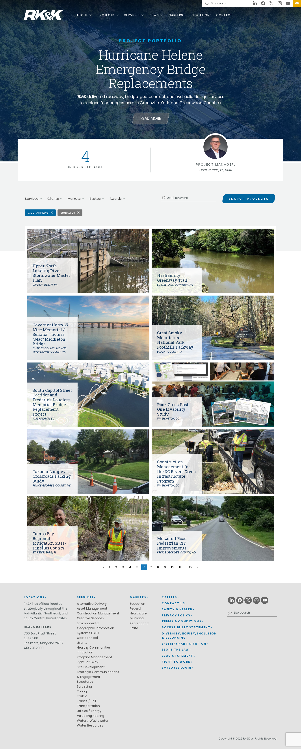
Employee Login (176, 667)
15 (190, 567)
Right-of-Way (87, 662)
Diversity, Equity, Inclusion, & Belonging (190, 636)
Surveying (84, 686)
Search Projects (249, 199)
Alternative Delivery (92, 603)
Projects (106, 15)
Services (132, 15)
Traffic (82, 696)
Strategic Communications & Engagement (98, 674)
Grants (82, 642)
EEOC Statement (177, 656)
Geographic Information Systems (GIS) (95, 630)
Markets (138, 597)
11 (180, 567)
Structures (67, 213)
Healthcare (138, 613)
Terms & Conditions (181, 621)
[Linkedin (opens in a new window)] (255, 3)
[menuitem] (297, 3)
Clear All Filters (38, 213)
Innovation (85, 652)
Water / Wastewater (92, 720)
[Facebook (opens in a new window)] (263, 3)
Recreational (139, 623)
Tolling (82, 691)
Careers (176, 15)
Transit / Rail (86, 701)
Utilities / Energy (89, 711)
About (82, 15)
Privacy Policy (176, 615)
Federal (135, 608)
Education (137, 603)
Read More (151, 118)
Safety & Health (177, 609)
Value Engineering (90, 716)
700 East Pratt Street (40, 633)
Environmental (88, 623)
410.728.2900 (34, 648)
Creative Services (90, 618)
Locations (202, 15)
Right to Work (176, 662)
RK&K (43, 15)
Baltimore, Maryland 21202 (43, 643)
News (154, 15)
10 (172, 567)
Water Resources (90, 725)
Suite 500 (31, 638)
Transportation (88, 706)
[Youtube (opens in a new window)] (288, 3)
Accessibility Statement (186, 627)
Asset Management (92, 608)
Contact (224, 15)
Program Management (94, 657)
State (134, 628)
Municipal (137, 618)
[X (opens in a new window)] (271, 3)
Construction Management (98, 613)
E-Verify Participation (184, 643)
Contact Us (297, 3)
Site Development (91, 667)
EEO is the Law (175, 649)
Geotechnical (87, 638)
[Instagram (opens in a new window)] (280, 3)
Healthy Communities (94, 647)
